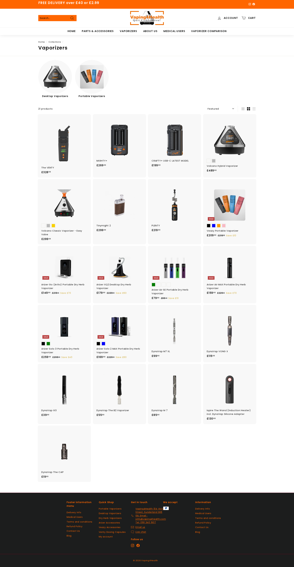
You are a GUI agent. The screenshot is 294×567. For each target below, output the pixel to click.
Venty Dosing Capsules (112, 532)
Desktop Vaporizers (110, 513)
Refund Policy (75, 526)
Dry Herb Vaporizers (110, 518)
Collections (55, 42)
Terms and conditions (79, 521)
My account (106, 536)
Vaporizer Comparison (208, 31)
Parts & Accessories (98, 31)
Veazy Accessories (110, 527)
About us (150, 31)
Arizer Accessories (109, 522)
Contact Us (73, 531)
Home (72, 31)
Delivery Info (74, 512)
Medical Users (174, 31)
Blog (69, 535)
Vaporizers (128, 31)
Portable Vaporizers (110, 508)
